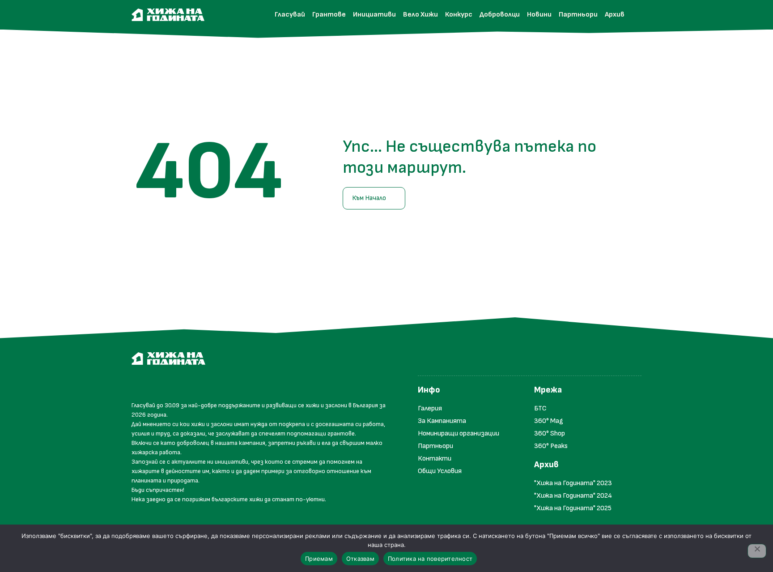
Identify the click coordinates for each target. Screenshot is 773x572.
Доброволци (500, 14)
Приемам (319, 558)
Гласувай (290, 14)
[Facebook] (140, 383)
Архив (614, 14)
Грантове (329, 14)
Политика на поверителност (430, 558)
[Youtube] (199, 383)
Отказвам (360, 558)
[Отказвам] (757, 551)
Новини (539, 14)
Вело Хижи (420, 14)
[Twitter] (180, 383)
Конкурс (458, 14)
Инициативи (374, 14)
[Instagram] (160, 383)
